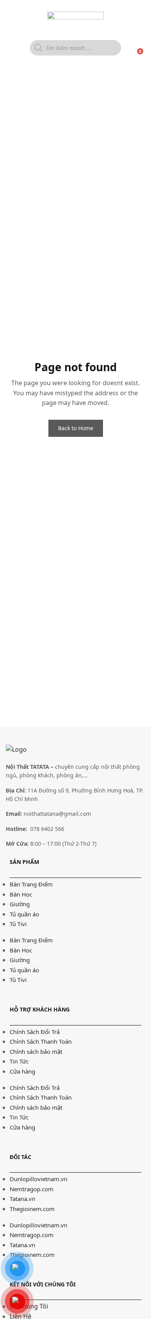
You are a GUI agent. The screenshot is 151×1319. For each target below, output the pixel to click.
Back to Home (75, 428)
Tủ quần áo (24, 914)
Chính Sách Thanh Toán (41, 1041)
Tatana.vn (22, 1199)
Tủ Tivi (18, 924)
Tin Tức (19, 1061)
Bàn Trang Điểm (31, 884)
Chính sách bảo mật (36, 1051)
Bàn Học (21, 894)
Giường (20, 904)
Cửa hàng (22, 1071)
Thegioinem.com (32, 1209)
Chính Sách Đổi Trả (35, 1032)
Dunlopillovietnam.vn (38, 1179)
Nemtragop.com (31, 1189)
